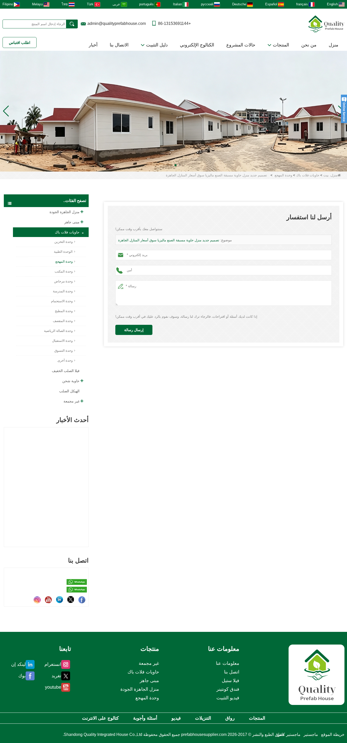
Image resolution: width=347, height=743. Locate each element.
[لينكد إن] (59, 599)
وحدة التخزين (63, 242)
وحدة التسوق (63, 350)
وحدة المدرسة (63, 291)
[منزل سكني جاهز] (173, 111)
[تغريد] (70, 599)
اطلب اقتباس (19, 42)
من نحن (309, 44)
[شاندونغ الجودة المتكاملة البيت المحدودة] (326, 23)
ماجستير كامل (288, 734)
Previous (6, 478)
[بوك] (82, 599)
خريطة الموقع (332, 734)
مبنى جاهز (72, 222)
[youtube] (48, 599)
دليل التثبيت (156, 44)
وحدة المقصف (63, 321)
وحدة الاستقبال (62, 341)
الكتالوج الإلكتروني (197, 44)
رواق (230, 718)
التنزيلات (203, 718)
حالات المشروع (240, 44)
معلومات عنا (227, 663)
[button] (180, 165)
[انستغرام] (37, 599)
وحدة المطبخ (64, 311)
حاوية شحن (71, 381)
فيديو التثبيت (227, 697)
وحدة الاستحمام (62, 301)
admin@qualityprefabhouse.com (116, 23)
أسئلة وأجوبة (145, 718)
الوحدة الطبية (63, 252)
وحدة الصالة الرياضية (58, 331)
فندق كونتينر (227, 689)
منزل (333, 44)
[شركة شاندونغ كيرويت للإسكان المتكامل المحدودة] (316, 675)
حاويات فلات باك (307, 175)
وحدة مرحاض (63, 281)
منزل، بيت (330, 175)
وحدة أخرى (65, 360)
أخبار (93, 44)
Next (86, 478)
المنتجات (280, 44)
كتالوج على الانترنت (100, 718)
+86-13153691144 (174, 23)
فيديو (176, 718)
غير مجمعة (72, 401)
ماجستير (311, 734)
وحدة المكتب (64, 271)
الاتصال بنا (119, 44)
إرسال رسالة (134, 330)
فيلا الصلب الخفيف (66, 371)
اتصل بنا (231, 671)
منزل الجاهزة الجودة (65, 212)
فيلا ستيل (230, 680)
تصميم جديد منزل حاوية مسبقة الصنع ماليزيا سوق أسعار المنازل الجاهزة (168, 240)
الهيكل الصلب (69, 391)
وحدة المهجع (283, 175)
